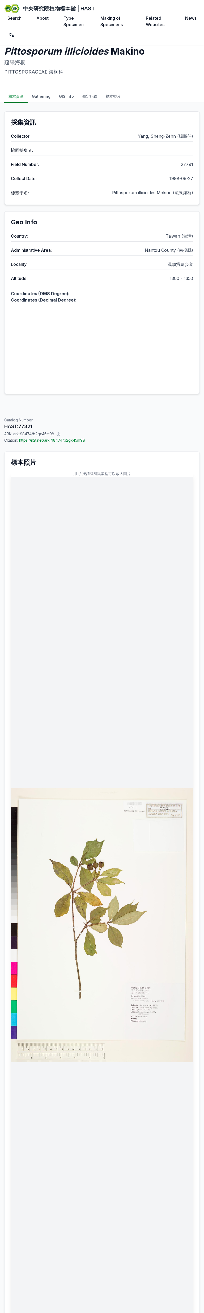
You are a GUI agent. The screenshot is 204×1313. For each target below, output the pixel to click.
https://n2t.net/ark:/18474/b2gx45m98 (52, 440)
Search (14, 18)
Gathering (41, 96)
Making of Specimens (111, 21)
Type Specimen (73, 21)
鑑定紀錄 (89, 96)
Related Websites (155, 21)
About (42, 18)
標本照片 (113, 96)
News (191, 18)
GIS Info (66, 96)
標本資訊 (15, 96)
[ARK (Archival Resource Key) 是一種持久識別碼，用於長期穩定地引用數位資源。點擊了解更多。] (58, 434)
